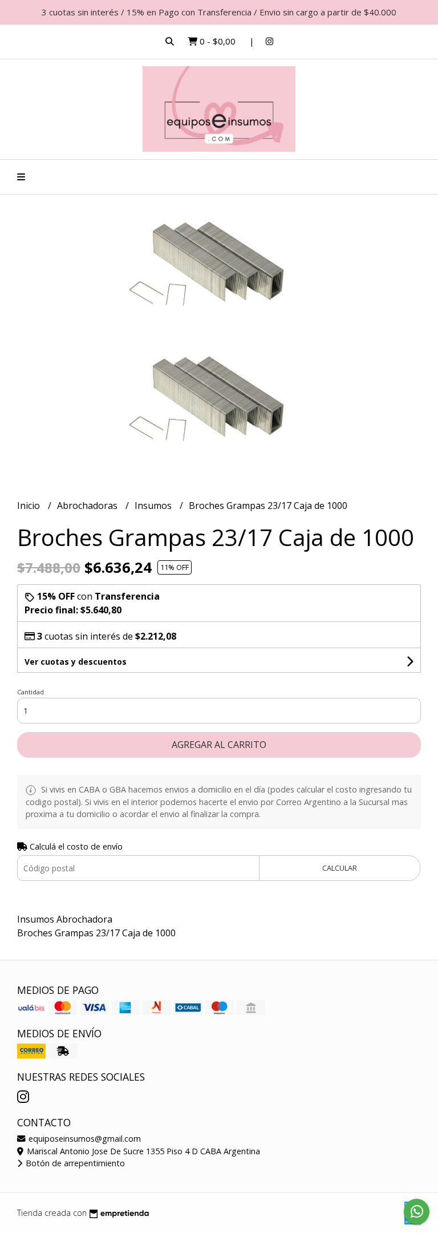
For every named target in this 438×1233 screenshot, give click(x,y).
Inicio (29, 505)
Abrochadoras (88, 505)
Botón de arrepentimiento (74, 1163)
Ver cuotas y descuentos (76, 661)
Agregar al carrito (219, 744)
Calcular (339, 868)
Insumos (154, 505)
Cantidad (30, 692)
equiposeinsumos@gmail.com (83, 1138)
